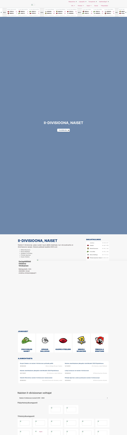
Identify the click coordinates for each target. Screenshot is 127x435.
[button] (63, 398)
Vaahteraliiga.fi (103, 1)
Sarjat (88, 5)
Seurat (96, 5)
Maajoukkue (72, 1)
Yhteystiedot (104, 5)
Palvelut (80, 5)
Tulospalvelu (91, 1)
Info (72, 5)
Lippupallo (82, 1)
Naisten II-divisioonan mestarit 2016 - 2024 (31, 398)
